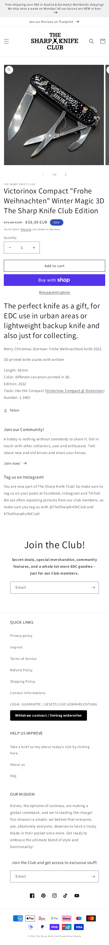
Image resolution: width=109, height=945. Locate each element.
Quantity (10, 237)
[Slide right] (65, 174)
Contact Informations (28, 693)
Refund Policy (21, 670)
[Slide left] (43, 174)
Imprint (16, 647)
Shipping (26, 229)
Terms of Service (23, 658)
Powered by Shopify (70, 936)
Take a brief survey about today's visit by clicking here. (50, 749)
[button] (6, 41)
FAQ (13, 776)
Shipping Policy (22, 681)
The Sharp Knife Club (48, 936)
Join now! (12, 463)
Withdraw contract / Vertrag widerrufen (48, 715)
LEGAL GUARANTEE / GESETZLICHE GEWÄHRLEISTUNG (53, 704)
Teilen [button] (15, 410)
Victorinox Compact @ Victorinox (74, 390)
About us (17, 764)
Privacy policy (21, 635)
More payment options (54, 292)
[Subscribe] (93, 588)
